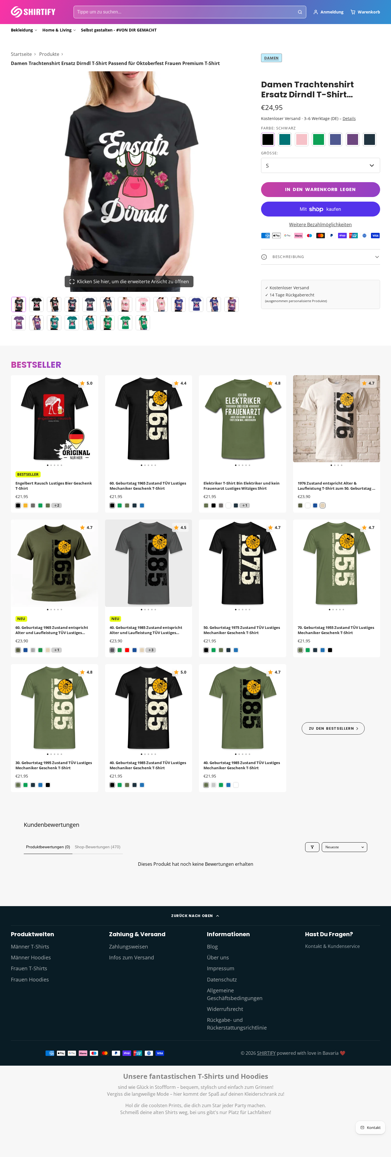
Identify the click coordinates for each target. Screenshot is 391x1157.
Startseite (21, 54)
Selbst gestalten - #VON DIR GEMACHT (119, 30)
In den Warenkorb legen (320, 189)
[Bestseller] (333, 728)
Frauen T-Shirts (29, 968)
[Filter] (312, 847)
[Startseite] (33, 11)
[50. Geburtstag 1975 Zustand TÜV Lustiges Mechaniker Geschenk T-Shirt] (207, 565)
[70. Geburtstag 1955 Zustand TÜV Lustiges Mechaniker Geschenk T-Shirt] (302, 565)
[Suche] (300, 12)
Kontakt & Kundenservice (332, 946)
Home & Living (57, 30)
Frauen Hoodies (30, 979)
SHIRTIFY (266, 1053)
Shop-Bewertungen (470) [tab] (98, 847)
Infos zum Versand (131, 957)
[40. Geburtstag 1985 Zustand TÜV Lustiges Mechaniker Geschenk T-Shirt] (114, 710)
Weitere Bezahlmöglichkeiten (320, 225)
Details (349, 118)
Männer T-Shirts (30, 946)
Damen (271, 58)
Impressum (220, 968)
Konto (328, 12)
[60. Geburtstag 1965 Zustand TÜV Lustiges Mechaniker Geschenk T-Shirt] (114, 421)
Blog (212, 946)
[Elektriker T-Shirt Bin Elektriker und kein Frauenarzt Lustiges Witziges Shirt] (207, 421)
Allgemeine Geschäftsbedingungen (234, 994)
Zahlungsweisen (128, 946)
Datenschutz (222, 979)
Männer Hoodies (31, 957)
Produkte (49, 54)
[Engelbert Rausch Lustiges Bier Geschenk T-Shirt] (19, 421)
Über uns (218, 957)
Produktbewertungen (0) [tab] (48, 847)
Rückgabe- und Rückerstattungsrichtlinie (237, 1023)
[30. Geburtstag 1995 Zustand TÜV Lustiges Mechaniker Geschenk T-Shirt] (19, 710)
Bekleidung (22, 30)
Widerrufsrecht (225, 1009)
